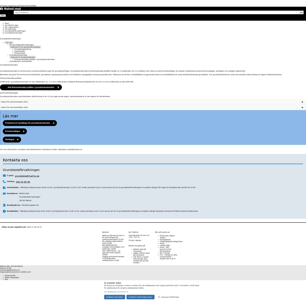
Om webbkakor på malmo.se (116, 292)
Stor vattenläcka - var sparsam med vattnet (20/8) (111, 253)
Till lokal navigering (8, 6)
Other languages (12, 277)
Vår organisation (12, 27)
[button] (153, 102)
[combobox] (156, 12)
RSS (6, 279)
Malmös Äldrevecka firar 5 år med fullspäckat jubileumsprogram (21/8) (113, 237)
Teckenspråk (10, 275)
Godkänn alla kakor (114, 297)
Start (7, 23)
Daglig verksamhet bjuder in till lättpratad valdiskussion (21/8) (113, 258)
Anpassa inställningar (170, 297)
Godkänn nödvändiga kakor (140, 297)
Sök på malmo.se (4, 12)
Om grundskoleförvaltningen (22, 45)
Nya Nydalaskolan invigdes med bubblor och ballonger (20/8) (113, 247)
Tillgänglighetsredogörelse (171, 241)
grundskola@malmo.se (27, 176)
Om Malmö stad (11, 25)
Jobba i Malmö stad (141, 254)
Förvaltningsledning (22, 49)
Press (165, 249)
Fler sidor (9, 43)
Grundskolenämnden (18, 55)
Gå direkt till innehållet (26, 6)
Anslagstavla (165, 240)
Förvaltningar (10, 29)
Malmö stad (139, 250)
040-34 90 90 (23, 182)
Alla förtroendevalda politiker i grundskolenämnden (31, 87)
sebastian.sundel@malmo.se (70, 149)
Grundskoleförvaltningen (15, 31)
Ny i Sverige (165, 253)
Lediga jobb (165, 245)
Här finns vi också (141, 260)
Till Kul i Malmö (135, 240)
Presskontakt (19, 53)
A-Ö (168, 257)
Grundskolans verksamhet (21, 61)
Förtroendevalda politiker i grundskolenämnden (34, 59)
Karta (162, 243)
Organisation (19, 51)
